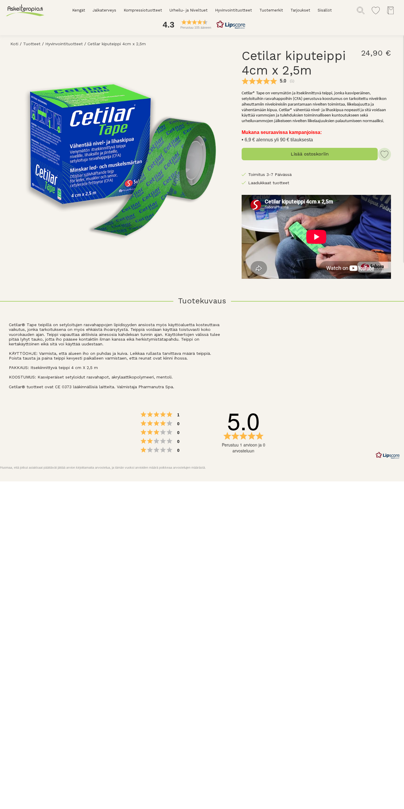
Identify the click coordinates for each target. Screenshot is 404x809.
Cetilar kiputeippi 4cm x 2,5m (117, 43)
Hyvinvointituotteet (233, 10)
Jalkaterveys (104, 10)
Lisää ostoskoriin (310, 154)
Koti (14, 43)
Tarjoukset (300, 10)
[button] (202, 24)
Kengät (78, 10)
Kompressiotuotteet (143, 10)
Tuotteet (32, 43)
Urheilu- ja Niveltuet (188, 10)
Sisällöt (325, 10)
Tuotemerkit (271, 10)
